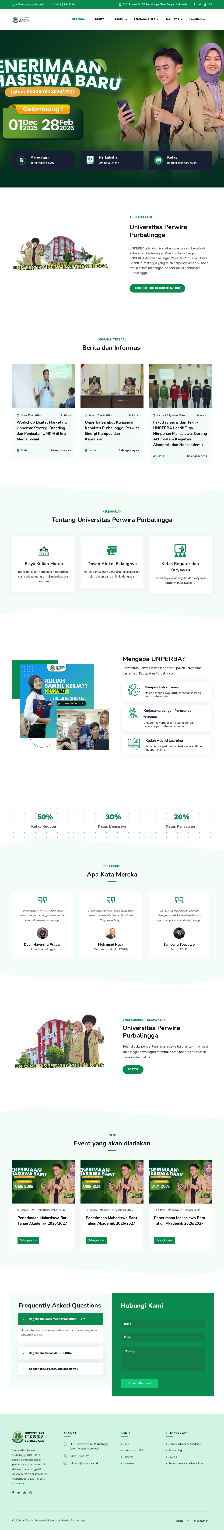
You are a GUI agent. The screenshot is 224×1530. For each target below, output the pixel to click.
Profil (119, 19)
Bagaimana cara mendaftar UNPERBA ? (57, 1319)
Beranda (78, 19)
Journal (173, 1457)
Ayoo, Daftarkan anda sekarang (157, 288)
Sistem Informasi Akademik (185, 1444)
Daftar (133, 1069)
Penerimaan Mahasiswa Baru (186, 1463)
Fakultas (172, 19)
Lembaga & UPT (144, 19)
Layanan (195, 19)
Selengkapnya (60, 450)
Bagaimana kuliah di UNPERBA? (50, 1353)
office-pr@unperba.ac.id (30, 4)
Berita (99, 19)
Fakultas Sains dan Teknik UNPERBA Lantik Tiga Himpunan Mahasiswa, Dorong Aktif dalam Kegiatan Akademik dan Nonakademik (112, 433)
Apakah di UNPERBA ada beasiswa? (53, 1369)
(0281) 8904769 (65, 4)
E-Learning (175, 1450)
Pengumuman (200, 1520)
